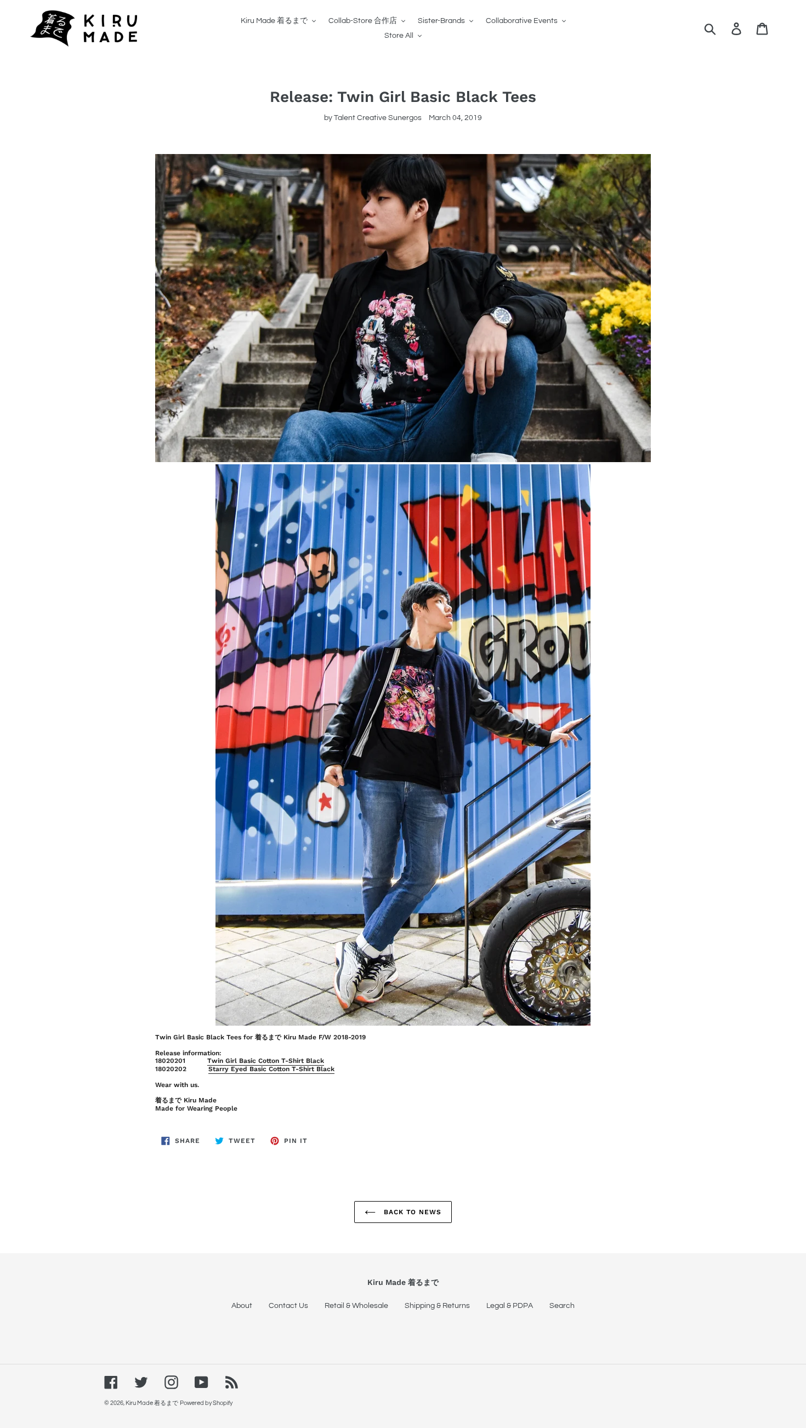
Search (562, 1306)
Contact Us (288, 1306)
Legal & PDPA (509, 1306)
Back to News (411, 1212)
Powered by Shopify (206, 1403)
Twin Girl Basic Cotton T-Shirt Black (265, 1061)
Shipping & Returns (437, 1306)
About (241, 1306)
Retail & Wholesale (356, 1306)
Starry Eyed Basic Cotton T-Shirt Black (271, 1069)
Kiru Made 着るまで (152, 1403)
